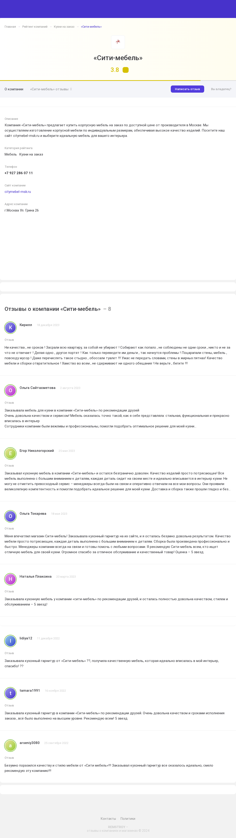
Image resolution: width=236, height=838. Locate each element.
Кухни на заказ (64, 26)
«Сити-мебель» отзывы (51, 89)
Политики (128, 818)
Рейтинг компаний (34, 26)
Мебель (11, 154)
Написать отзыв (187, 89)
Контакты (108, 818)
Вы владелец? (221, 89)
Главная (10, 26)
